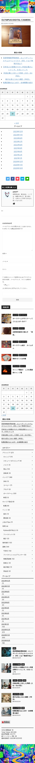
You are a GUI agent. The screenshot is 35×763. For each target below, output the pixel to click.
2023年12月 (18, 132)
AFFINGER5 (27, 760)
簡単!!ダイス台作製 (19, 359)
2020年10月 (18, 168)
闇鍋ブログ (17, 9)
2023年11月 (18, 135)
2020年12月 (18, 162)
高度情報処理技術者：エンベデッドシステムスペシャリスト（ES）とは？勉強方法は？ (18, 61)
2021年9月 (18, 148)
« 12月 (16, 123)
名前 (4, 253)
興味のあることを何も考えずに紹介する (17, 757)
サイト (4, 269)
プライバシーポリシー (24, 749)
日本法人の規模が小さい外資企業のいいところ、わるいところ (17, 430)
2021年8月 (18, 152)
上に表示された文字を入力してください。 (15, 288)
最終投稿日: (5, 738)
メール (5, 261)
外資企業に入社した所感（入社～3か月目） (16, 435)
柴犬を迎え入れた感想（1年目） (18, 79)
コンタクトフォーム (10, 749)
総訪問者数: (5, 734)
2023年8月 (18, 138)
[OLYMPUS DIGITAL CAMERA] (22, 179)
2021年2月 (18, 155)
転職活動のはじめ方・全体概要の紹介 (18, 83)
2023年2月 (18, 142)
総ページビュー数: (8, 736)
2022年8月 (18, 145)
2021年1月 (18, 158)
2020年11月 (18, 165)
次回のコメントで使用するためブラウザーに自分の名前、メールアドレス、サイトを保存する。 (16, 279)
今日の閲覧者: (6, 730)
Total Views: (6, 732)
